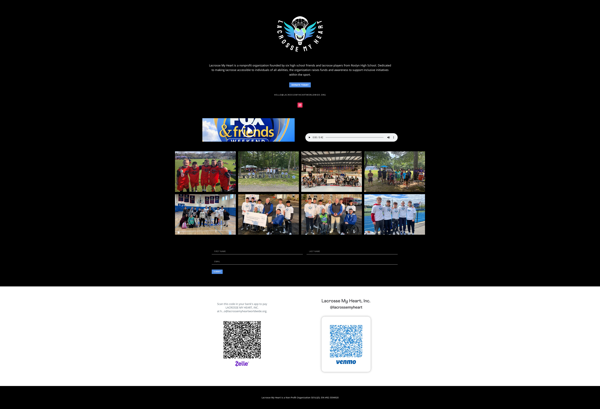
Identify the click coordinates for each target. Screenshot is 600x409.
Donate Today (300, 84)
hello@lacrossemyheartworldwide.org (300, 94)
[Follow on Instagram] (300, 105)
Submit (217, 271)
